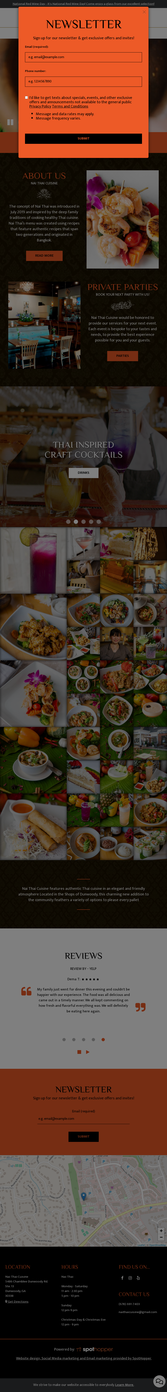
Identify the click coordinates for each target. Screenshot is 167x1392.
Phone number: (35, 71)
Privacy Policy (40, 106)
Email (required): (36, 47)
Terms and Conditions (70, 106)
